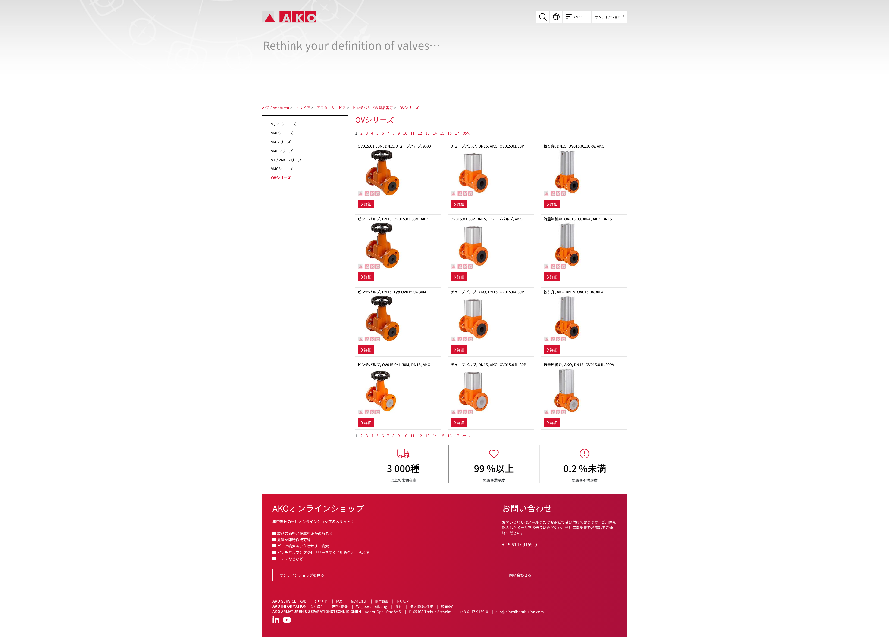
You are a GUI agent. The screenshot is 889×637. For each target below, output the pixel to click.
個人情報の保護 (421, 606)
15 (442, 133)
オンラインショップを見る (302, 575)
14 (435, 133)
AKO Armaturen (275, 107)
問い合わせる (520, 575)
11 (412, 133)
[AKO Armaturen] (289, 16)
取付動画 (381, 601)
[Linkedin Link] (275, 620)
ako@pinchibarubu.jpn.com (519, 611)
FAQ (339, 601)
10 (405, 133)
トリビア (302, 107)
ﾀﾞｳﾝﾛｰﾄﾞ (321, 601)
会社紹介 (316, 606)
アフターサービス (331, 107)
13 (427, 133)
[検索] (542, 17)
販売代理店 (359, 601)
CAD (303, 601)
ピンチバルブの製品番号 (372, 107)
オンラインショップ (609, 17)
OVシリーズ (409, 107)
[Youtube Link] (287, 620)
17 (457, 133)
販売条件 (447, 606)
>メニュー (581, 17)
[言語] (556, 17)
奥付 (398, 606)
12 (420, 133)
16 (450, 133)
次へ (466, 133)
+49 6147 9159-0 (474, 611)
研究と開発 (340, 606)
